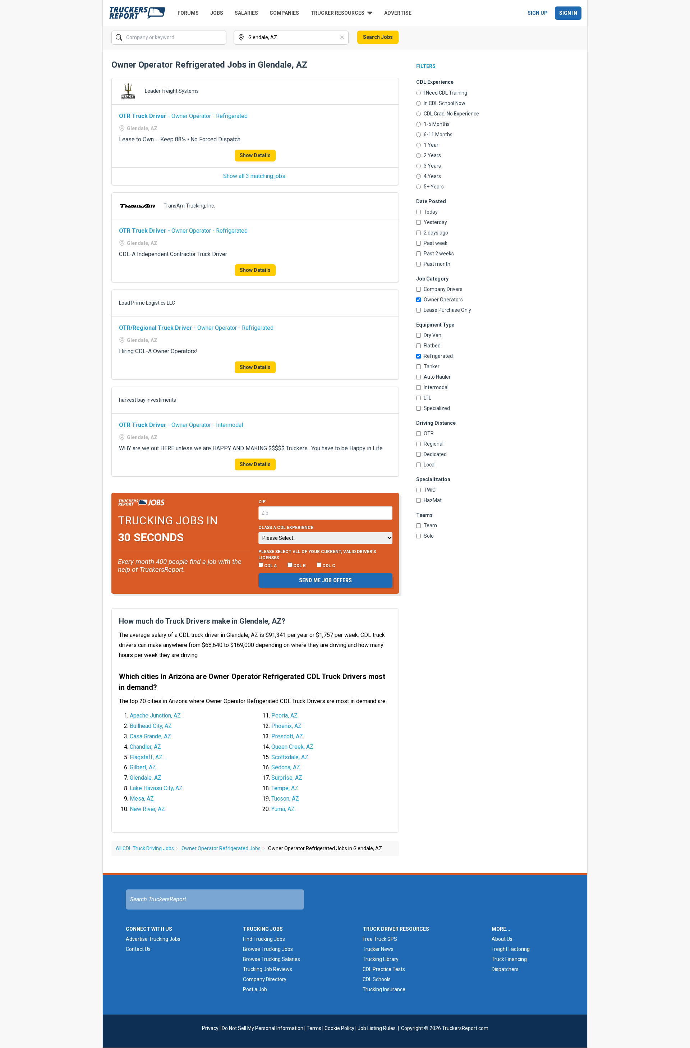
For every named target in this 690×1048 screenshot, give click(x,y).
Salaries (246, 13)
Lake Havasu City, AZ (156, 788)
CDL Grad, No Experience (451, 114)
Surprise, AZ (286, 777)
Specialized (437, 408)
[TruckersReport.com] (137, 13)
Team (430, 525)
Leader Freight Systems (172, 91)
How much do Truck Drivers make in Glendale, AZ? (202, 621)
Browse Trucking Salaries (271, 959)
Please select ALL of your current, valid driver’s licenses (317, 555)
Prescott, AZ (287, 736)
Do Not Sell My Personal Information (262, 1028)
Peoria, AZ (284, 715)
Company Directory (264, 979)
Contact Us (138, 949)
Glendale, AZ (145, 777)
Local (430, 465)
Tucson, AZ (285, 798)
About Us (502, 939)
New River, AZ (147, 809)
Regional (433, 444)
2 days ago (436, 233)
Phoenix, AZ (286, 726)
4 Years (432, 176)
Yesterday (435, 222)
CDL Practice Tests (384, 969)
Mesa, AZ (142, 798)
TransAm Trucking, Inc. (189, 206)
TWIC (430, 490)
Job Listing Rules (377, 1028)
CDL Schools (377, 979)
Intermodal (436, 387)
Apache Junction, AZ (155, 715)
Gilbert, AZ (143, 767)
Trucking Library (381, 959)
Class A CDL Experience (285, 527)
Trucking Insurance (384, 989)
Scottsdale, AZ (289, 757)
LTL (427, 398)
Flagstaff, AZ (146, 757)
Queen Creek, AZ (292, 746)
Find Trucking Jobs (264, 939)
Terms (314, 1028)
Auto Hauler (437, 377)
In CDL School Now (444, 103)
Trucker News (378, 949)
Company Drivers (443, 289)
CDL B (299, 565)
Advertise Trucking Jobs (153, 939)
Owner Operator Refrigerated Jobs (221, 848)
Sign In (568, 13)
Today (431, 212)
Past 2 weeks (439, 253)
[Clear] (220, 38)
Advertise (397, 13)
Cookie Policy (339, 1028)
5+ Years (434, 187)
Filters (426, 66)
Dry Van (432, 335)
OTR (429, 433)
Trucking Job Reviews (267, 969)
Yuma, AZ (283, 809)
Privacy (210, 1028)
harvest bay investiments (147, 400)
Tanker (432, 366)
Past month (437, 264)
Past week (435, 243)
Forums (188, 13)
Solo (429, 536)
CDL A (270, 565)
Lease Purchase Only (447, 310)
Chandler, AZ (145, 746)
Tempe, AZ (284, 788)
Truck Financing (509, 959)
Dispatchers (505, 969)
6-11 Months (438, 134)
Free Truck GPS (380, 939)
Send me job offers (325, 580)
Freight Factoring (511, 949)
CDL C (328, 565)
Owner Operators (443, 299)
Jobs (216, 13)
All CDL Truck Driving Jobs (145, 848)
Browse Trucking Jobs (268, 949)
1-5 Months (437, 124)
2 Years (432, 155)
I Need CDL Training (445, 93)
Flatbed (432, 345)
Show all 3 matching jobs (254, 176)
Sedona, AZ (285, 767)
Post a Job (255, 989)
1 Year (431, 145)
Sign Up (538, 13)
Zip (262, 501)
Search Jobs (378, 37)
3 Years (432, 166)
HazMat (433, 500)
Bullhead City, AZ (151, 726)
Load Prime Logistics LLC (147, 303)
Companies (284, 13)
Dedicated (435, 454)
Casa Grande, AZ (150, 736)
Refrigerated (438, 356)
